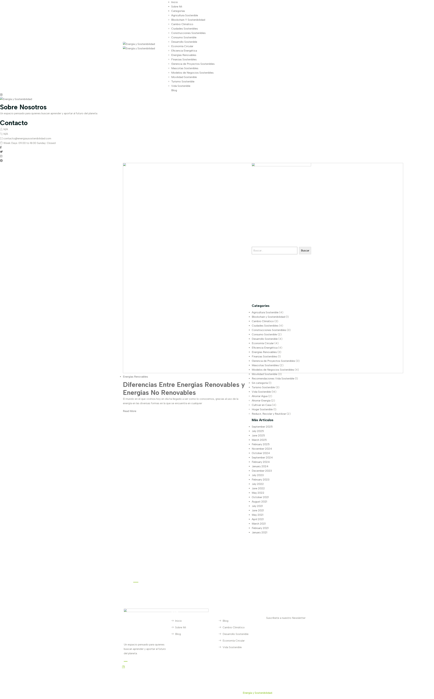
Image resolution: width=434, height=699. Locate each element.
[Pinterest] (1, 160)
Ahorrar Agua (260, 396)
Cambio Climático (182, 24)
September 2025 (262, 426)
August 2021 (259, 501)
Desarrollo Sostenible (184, 41)
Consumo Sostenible (183, 37)
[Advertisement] (281, 278)
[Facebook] (1, 147)
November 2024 (262, 448)
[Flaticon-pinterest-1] (279, 574)
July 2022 (258, 484)
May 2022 (258, 492)
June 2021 (258, 510)
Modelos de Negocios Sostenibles (192, 72)
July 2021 (257, 506)
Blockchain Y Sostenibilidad (188, 19)
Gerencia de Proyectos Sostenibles (193, 63)
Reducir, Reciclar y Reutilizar (269, 413)
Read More (129, 411)
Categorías (178, 11)
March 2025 (259, 439)
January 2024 (260, 466)
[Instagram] (1, 156)
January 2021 (259, 532)
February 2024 (261, 462)
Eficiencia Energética (184, 50)
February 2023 (260, 479)
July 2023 (258, 475)
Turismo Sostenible (182, 81)
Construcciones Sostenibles (188, 33)
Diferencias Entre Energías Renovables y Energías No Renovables (184, 389)
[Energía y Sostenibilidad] (139, 44)
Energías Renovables (183, 55)
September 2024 (262, 457)
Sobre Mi (176, 6)
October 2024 (261, 453)
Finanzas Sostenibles (184, 59)
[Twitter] (1, 151)
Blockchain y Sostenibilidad (268, 316)
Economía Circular (182, 46)
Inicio (174, 2)
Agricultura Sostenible (184, 15)
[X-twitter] (288, 574)
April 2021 (258, 519)
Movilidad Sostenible (184, 77)
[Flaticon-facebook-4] (262, 574)
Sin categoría (260, 383)
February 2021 (260, 528)
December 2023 (262, 470)
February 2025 (261, 444)
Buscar (305, 250)
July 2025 (258, 431)
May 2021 (257, 514)
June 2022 (258, 488)
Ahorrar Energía (261, 400)
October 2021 (260, 497)
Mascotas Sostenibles (184, 68)
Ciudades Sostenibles (184, 28)
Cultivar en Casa (261, 405)
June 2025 (258, 435)
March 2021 (259, 523)
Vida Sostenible (180, 85)
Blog (174, 90)
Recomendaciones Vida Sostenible (273, 378)
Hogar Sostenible (262, 409)
